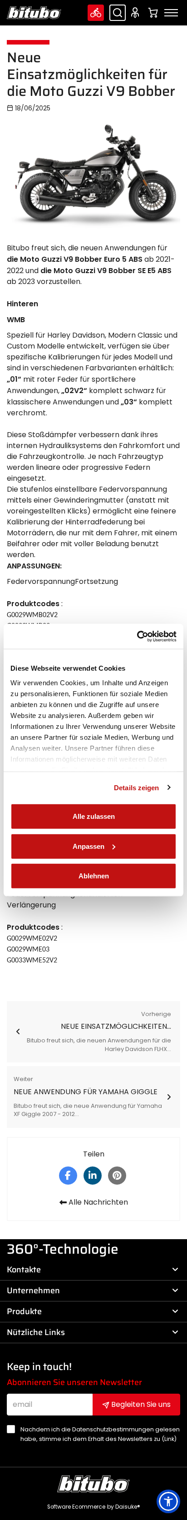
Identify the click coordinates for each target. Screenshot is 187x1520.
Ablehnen (94, 876)
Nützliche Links (36, 1332)
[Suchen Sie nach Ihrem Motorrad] (96, 13)
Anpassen (88, 846)
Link (169, 1438)
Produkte (24, 1311)
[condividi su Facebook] (68, 1175)
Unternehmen (33, 1290)
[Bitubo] (34, 12)
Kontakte (24, 1269)
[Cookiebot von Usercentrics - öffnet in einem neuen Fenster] (137, 636)
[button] (168, 1501)
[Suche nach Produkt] (117, 13)
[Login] (136, 12)
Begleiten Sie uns (140, 1404)
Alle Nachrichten (97, 1202)
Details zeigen (136, 787)
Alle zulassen (94, 816)
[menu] (171, 12)
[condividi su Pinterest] (117, 1175)
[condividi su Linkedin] (92, 1175)
